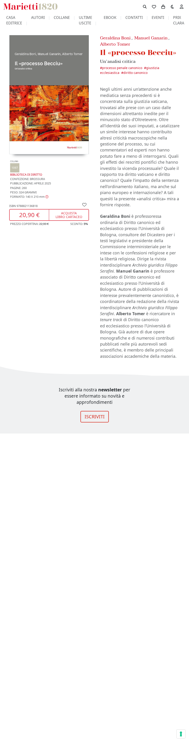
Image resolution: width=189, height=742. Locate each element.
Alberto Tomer (115, 44)
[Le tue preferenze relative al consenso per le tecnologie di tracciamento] (181, 734)
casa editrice (14, 20)
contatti (134, 17)
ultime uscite (85, 20)
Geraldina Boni (115, 38)
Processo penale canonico (122, 68)
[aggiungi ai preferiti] (84, 204)
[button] (29, 197)
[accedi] (181, 6)
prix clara (178, 20)
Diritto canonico (135, 72)
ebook (110, 17)
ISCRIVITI (95, 416)
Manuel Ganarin (151, 38)
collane (62, 17)
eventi (158, 17)
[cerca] (144, 6)
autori (38, 17)
